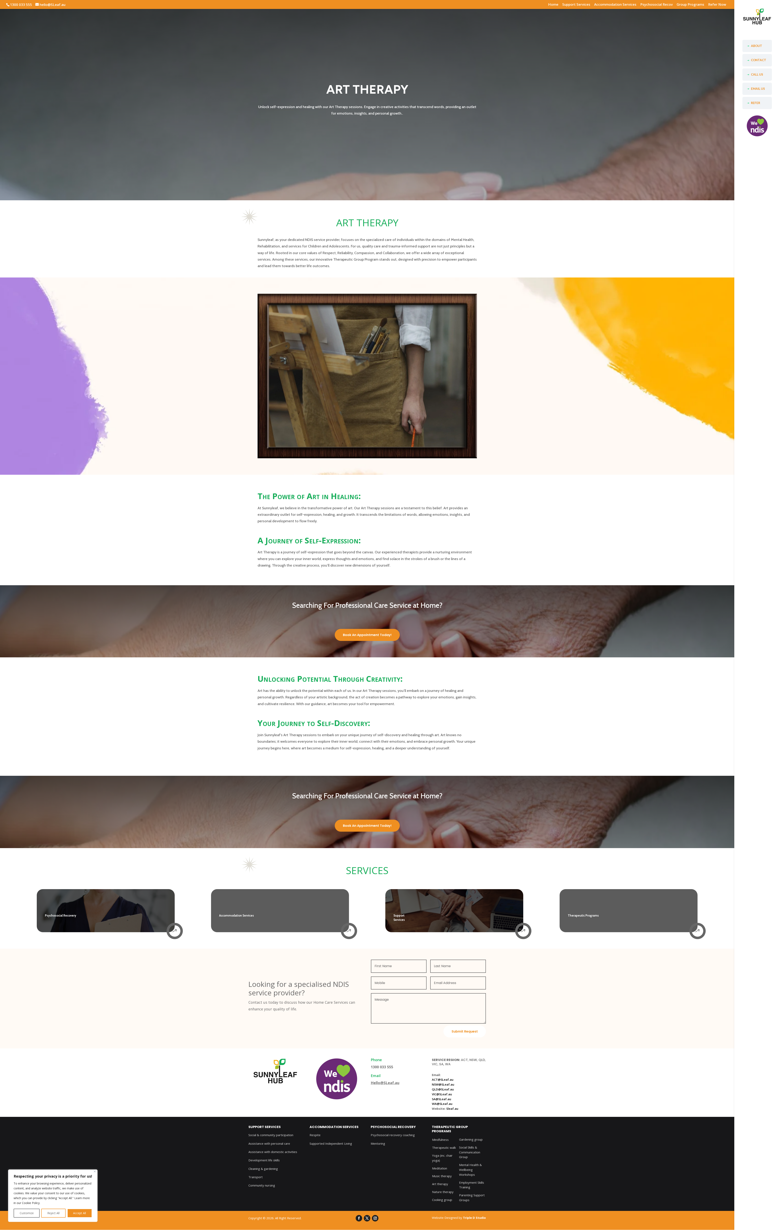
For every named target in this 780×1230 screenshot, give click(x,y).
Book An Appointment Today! (367, 635)
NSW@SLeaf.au (443, 1084)
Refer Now (717, 5)
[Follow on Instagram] (375, 1218)
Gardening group (471, 1139)
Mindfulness (440, 1140)
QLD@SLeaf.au (443, 1089)
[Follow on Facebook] (359, 1218)
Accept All (79, 1213)
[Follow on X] (367, 1218)
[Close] (95, 1171)
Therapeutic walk (444, 1147)
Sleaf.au (452, 1108)
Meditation (439, 1168)
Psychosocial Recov (656, 5)
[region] (53, 1195)
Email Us (758, 88)
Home (553, 5)
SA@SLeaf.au (441, 1099)
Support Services (576, 5)
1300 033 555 (21, 4)
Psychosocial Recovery (60, 915)
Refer (755, 103)
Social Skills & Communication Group (469, 1152)
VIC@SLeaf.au (442, 1094)
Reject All (53, 1213)
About (756, 46)
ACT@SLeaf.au (442, 1079)
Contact (758, 60)
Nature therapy (443, 1192)
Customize (27, 1213)
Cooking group (442, 1200)
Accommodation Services (615, 5)
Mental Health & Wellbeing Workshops (470, 1170)
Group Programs (690, 5)
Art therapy (440, 1184)
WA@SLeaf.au (442, 1104)
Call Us (757, 74)
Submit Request (465, 1031)
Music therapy (442, 1176)
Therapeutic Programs (583, 915)
